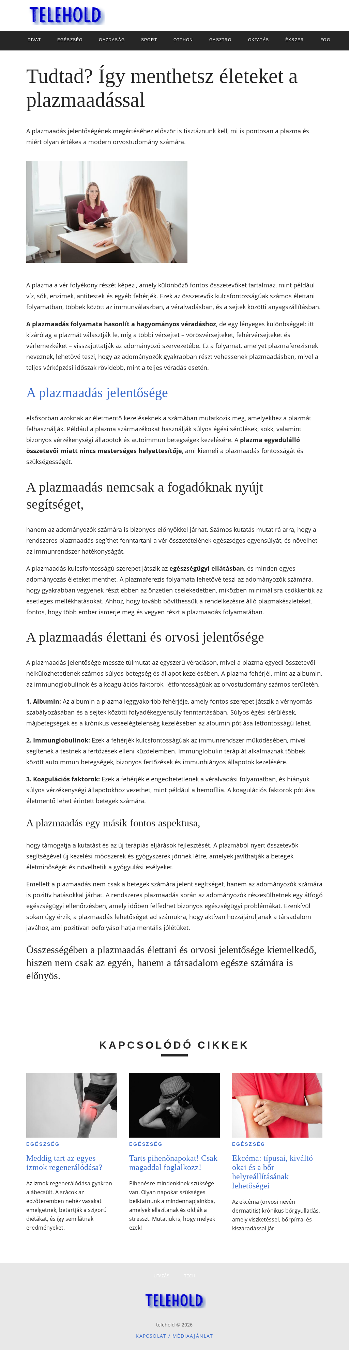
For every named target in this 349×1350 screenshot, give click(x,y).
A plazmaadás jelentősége (97, 392)
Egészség (43, 1144)
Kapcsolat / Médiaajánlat (174, 1336)
